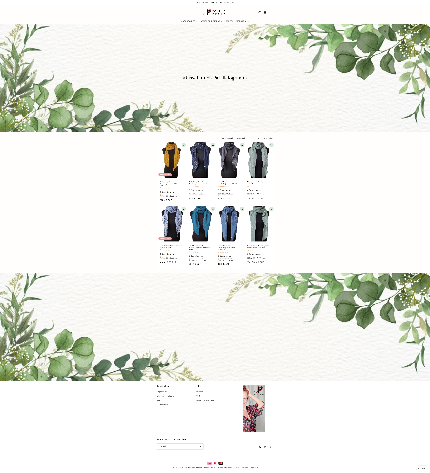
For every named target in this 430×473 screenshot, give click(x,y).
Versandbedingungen (205, 400)
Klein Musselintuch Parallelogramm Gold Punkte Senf (170, 184)
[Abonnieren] (200, 447)
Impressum (162, 392)
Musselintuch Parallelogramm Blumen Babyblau (171, 247)
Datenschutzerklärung (225, 468)
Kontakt (199, 392)
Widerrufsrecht (209, 468)
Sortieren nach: (227, 138)
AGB (159, 400)
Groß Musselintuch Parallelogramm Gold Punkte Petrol (200, 248)
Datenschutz (162, 405)
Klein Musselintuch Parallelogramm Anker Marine (200, 183)
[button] (160, 12)
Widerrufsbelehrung (165, 396)
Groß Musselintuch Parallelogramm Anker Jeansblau (226, 248)
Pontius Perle (182, 468)
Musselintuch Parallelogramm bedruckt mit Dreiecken (258, 247)
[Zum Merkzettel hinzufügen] (184, 145)
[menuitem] (189, 21)
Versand (245, 468)
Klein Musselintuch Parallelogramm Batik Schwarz (229, 183)
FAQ (198, 396)
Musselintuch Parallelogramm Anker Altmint (258, 183)
